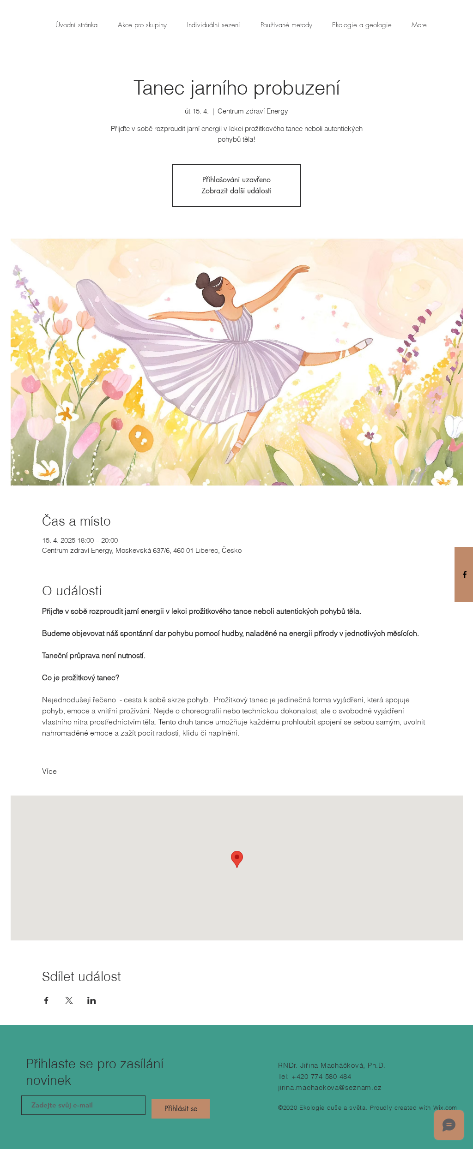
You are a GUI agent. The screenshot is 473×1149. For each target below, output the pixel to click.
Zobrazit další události (236, 191)
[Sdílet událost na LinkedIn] (91, 1000)
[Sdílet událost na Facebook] (46, 1000)
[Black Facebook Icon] (464, 574)
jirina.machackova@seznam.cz (330, 1087)
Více (49, 771)
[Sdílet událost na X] (69, 1000)
